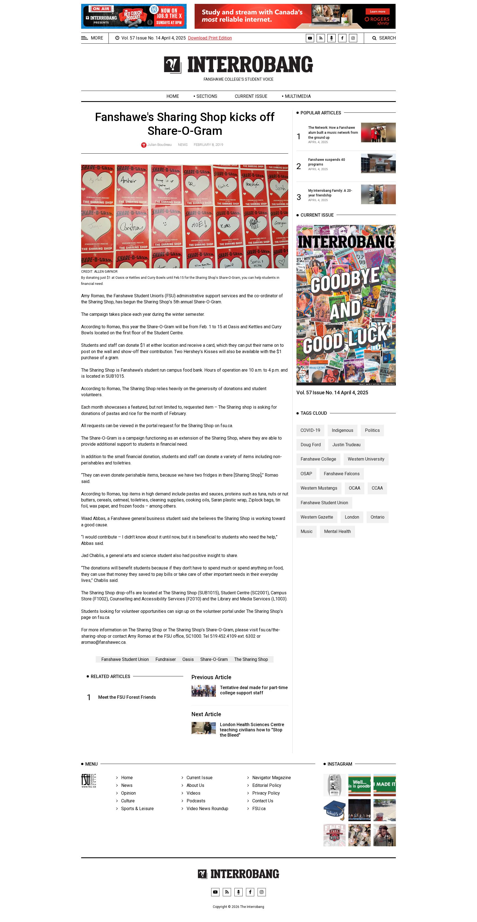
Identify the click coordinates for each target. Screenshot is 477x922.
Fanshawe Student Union (125, 659)
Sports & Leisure (136, 808)
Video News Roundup (205, 808)
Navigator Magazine (270, 777)
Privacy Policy (264, 793)
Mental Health (337, 531)
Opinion (127, 793)
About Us (193, 785)
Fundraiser (165, 659)
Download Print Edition (210, 38)
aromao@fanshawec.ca (103, 642)
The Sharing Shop (251, 659)
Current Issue (251, 96)
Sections (207, 96)
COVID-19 (310, 430)
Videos (191, 793)
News (182, 145)
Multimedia (298, 96)
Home (172, 96)
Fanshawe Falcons (342, 473)
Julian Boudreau (159, 145)
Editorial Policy (265, 785)
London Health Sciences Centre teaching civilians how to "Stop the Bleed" (252, 730)
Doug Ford (311, 444)
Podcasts (194, 800)
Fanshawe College (318, 459)
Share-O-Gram (214, 659)
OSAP (306, 473)
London (352, 517)
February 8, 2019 (208, 145)
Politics (372, 430)
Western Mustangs (319, 488)
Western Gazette (317, 517)
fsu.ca (103, 617)
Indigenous (342, 430)
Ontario (378, 517)
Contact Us (261, 800)
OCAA (354, 488)
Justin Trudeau (346, 444)
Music (306, 531)
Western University (366, 459)
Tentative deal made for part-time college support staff (254, 690)
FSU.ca (257, 808)
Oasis (188, 659)
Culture (126, 800)
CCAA (377, 488)
